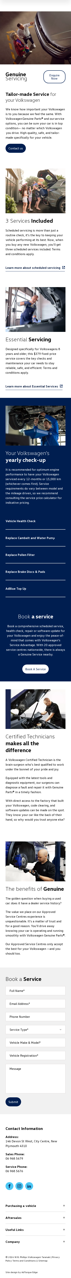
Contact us (15, 148)
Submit (13, 1102)
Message (15, 1069)
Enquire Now (54, 76)
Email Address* (19, 1004)
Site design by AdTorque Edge (22, 1272)
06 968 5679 (14, 1158)
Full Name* (17, 991)
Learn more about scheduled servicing (33, 268)
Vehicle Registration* (23, 1055)
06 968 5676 (14, 1171)
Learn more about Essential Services (32, 386)
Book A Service (35, 669)
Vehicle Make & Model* (25, 1043)
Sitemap (43, 1260)
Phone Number (19, 1017)
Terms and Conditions (24, 1260)
